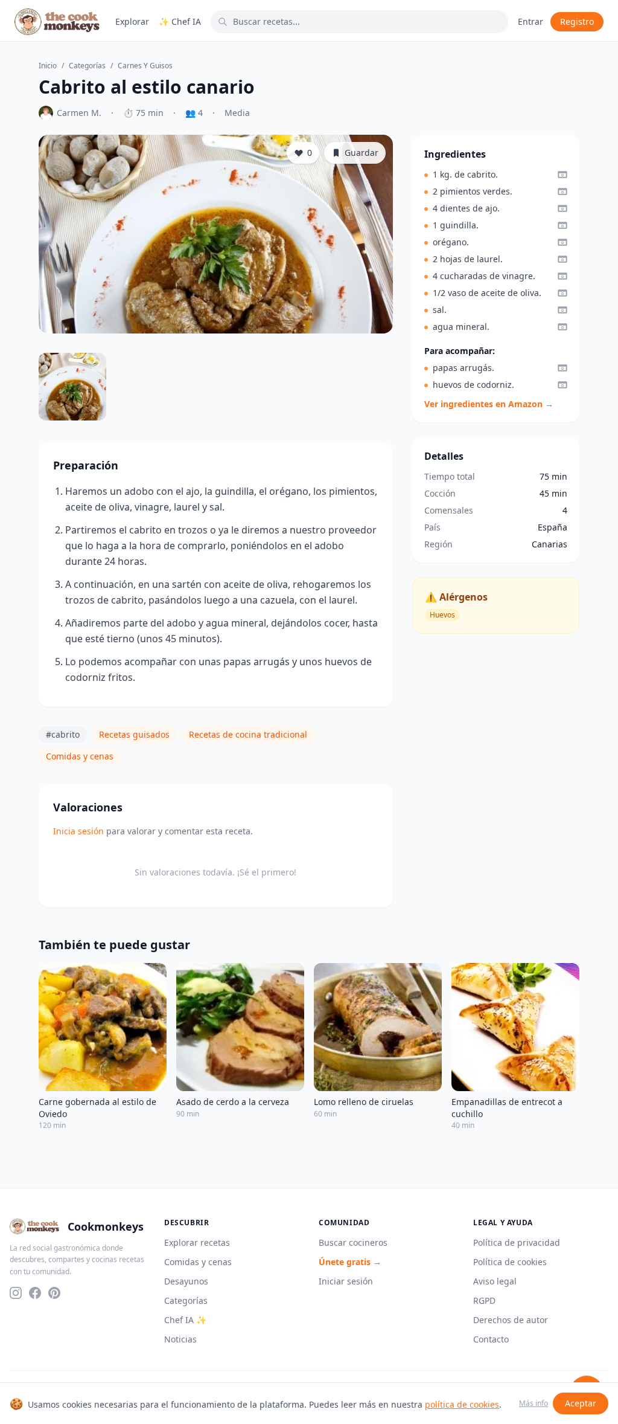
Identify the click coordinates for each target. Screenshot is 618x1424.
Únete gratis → (350, 1262)
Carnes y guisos (145, 66)
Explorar (132, 21)
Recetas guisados (134, 734)
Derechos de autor (510, 1320)
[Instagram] (16, 1293)
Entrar (530, 21)
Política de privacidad (516, 1242)
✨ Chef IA (180, 21)
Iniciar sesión (346, 1281)
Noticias (180, 1339)
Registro (577, 21)
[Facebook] (35, 1293)
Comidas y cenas (79, 756)
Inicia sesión (78, 831)
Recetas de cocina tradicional (248, 734)
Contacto (491, 1339)
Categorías (87, 66)
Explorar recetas (197, 1242)
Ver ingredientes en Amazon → (488, 404)
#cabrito (63, 734)
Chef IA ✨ (185, 1320)
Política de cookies (510, 1262)
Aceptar (580, 1403)
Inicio (48, 66)
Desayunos (186, 1281)
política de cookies (462, 1404)
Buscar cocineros (353, 1242)
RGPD (484, 1300)
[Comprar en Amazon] (562, 174)
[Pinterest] (54, 1293)
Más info (533, 1403)
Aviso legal (495, 1281)
